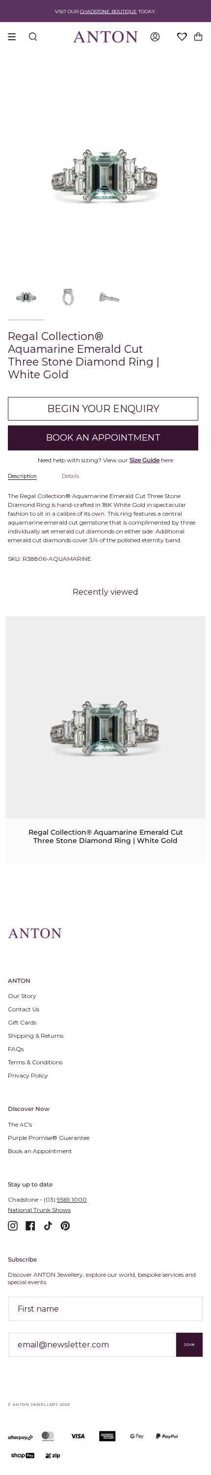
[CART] (198, 37)
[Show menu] (15, 36)
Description (22, 476)
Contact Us (23, 1009)
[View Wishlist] (182, 37)
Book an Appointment (40, 1151)
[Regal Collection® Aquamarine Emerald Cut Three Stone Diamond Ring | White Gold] (105, 728)
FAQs (16, 1049)
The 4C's (20, 1124)
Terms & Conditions (35, 1062)
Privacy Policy (28, 1075)
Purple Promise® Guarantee (48, 1137)
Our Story (22, 996)
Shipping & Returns (35, 1035)
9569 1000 (72, 1199)
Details (70, 476)
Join (189, 1345)
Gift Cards (22, 1022)
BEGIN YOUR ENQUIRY (103, 409)
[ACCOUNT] (155, 37)
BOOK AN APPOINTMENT (103, 437)
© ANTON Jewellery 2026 (39, 1404)
